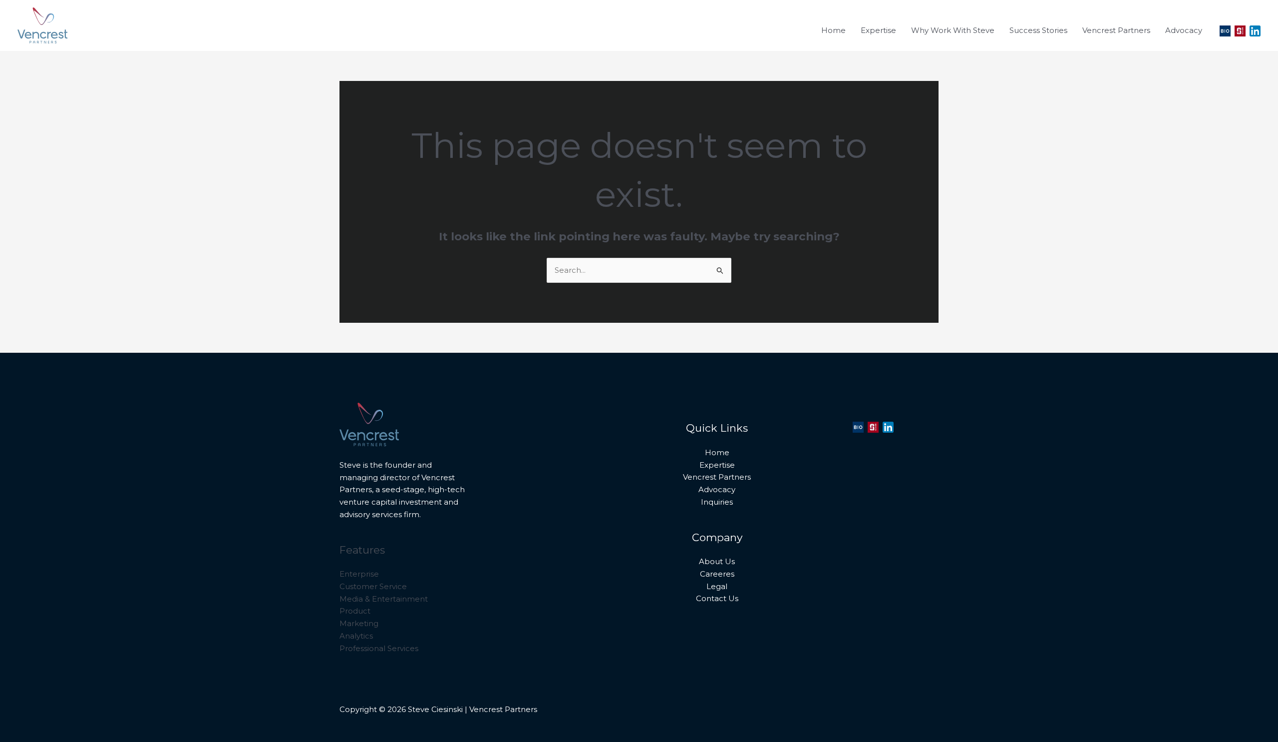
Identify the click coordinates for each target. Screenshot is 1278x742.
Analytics (356, 636)
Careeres (717, 574)
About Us (717, 561)
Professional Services (378, 648)
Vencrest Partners (717, 477)
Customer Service (373, 586)
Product (354, 611)
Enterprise (359, 574)
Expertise (717, 465)
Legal (716, 586)
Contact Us (717, 598)
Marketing (358, 623)
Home (717, 452)
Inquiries (717, 502)
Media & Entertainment (383, 599)
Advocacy (716, 489)
